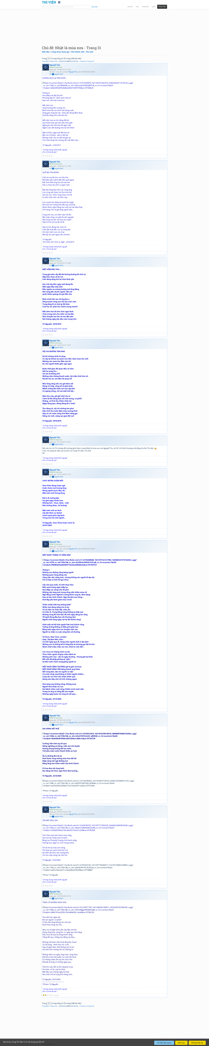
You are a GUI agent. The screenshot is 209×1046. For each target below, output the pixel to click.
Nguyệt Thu (55, 65)
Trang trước (53, 61)
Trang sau (83, 61)
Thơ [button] (137, 7)
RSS (166, 1044)
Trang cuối (90, 61)
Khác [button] (154, 7)
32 (71, 61)
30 (66, 61)
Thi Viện (49, 2)
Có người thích (56, 74)
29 (63, 61)
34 (76, 61)
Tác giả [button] (129, 7)
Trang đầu (45, 61)
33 (74, 61)
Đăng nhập (162, 7)
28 (60, 61)
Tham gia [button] (145, 7)
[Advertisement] (104, 25)
